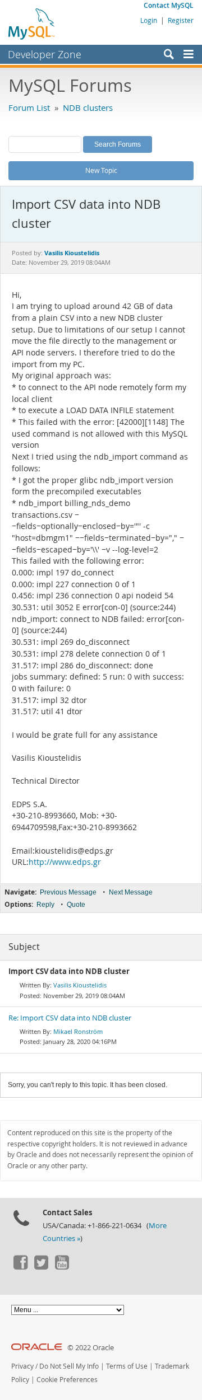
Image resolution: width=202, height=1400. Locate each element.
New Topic (101, 170)
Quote (76, 905)
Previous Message (68, 892)
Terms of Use (127, 1366)
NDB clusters (88, 107)
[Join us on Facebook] (20, 1266)
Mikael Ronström (78, 1031)
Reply (45, 905)
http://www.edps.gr (65, 862)
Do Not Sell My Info (69, 1366)
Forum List (29, 107)
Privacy (22, 1366)
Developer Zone (44, 54)
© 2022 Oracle (90, 1347)
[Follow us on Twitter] (41, 1266)
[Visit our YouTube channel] (62, 1266)
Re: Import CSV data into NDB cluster (69, 1018)
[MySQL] (32, 23)
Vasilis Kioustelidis (80, 985)
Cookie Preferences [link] (67, 1379)
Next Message (131, 892)
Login (148, 20)
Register (181, 20)
